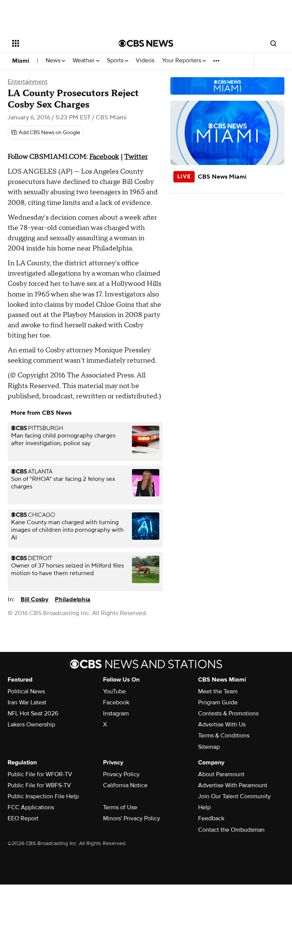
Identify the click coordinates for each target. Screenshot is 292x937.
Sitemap (209, 747)
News (54, 60)
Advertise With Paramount (232, 785)
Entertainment (28, 82)
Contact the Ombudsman (231, 830)
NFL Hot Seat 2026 (33, 713)
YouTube (114, 691)
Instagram (116, 713)
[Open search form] (273, 43)
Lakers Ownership (31, 724)
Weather (84, 60)
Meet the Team (218, 691)
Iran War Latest (27, 702)
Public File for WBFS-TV (39, 785)
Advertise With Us (222, 724)
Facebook (104, 156)
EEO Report (23, 818)
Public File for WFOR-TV (40, 774)
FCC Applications (31, 807)
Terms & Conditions (223, 735)
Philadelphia (72, 599)
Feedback (211, 818)
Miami (20, 61)
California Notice (125, 785)
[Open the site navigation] (57, 43)
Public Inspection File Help (43, 796)
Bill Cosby (35, 599)
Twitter (136, 156)
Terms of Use (120, 807)
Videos (145, 60)
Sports (116, 60)
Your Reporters (182, 60)
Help (204, 807)
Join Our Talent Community (234, 796)
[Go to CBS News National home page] (146, 43)
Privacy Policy (121, 774)
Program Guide (218, 702)
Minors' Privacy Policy (131, 818)
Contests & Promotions (228, 713)
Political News (26, 691)
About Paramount (221, 774)
